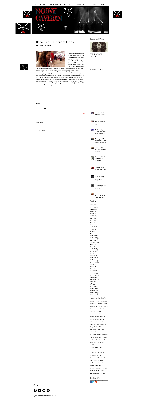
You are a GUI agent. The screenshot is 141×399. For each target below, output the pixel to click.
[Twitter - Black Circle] (39, 390)
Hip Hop (100, 332)
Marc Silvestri (93, 355)
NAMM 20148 (92, 368)
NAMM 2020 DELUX (100, 370)
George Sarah (103, 324)
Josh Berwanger (93, 342)
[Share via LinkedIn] (45, 108)
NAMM (96, 365)
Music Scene (104, 363)
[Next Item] (105, 47)
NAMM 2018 (92, 370)
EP (103, 319)
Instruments (104, 334)
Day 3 (105, 316)
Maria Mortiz (99, 355)
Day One (92, 319)
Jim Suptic (98, 339)
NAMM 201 (101, 365)
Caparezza (92, 311)
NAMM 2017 (104, 368)
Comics (103, 314)
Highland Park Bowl (94, 332)
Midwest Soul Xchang (98, 360)
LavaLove (92, 347)
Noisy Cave (102, 373)
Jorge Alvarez (105, 339)
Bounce (105, 306)
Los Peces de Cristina (100, 350)
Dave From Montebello (94, 316)
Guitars (102, 329)
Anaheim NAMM (93, 306)
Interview (92, 337)
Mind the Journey (93, 363)
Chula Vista (98, 311)
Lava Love (105, 345)
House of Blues (93, 334)
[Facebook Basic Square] (91, 382)
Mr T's (99, 363)
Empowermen (99, 321)
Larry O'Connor (101, 342)
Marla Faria (92, 358)
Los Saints (92, 352)
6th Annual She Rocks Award (101, 301)
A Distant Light (93, 303)
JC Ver (96, 337)
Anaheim (105, 303)
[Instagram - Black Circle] (48, 390)
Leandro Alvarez (98, 347)
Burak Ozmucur (93, 309)
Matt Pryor (98, 358)
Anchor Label (100, 306)
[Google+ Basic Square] (96, 382)
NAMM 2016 (98, 368)
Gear (98, 324)
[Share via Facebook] (37, 108)
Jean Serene (92, 339)
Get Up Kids (92, 327)
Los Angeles (92, 350)
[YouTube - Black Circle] (43, 390)
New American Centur (94, 373)
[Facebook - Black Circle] (35, 390)
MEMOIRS (102, 352)
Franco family (93, 324)
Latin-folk (99, 345)
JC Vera (100, 337)
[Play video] (50, 59)
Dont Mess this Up (98, 319)
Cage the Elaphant (101, 309)
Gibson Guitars (99, 327)
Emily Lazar (92, 321)
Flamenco (104, 321)
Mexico (91, 360)
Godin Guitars (93, 329)
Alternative (99, 303)
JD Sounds (105, 337)
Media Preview (104, 358)
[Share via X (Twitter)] (41, 108)
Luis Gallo (97, 352)
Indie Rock (99, 334)
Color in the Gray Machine (95, 314)
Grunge (98, 329)
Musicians (92, 365)
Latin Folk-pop (93, 345)
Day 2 (101, 316)
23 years (92, 301)
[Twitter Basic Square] (93, 382)
